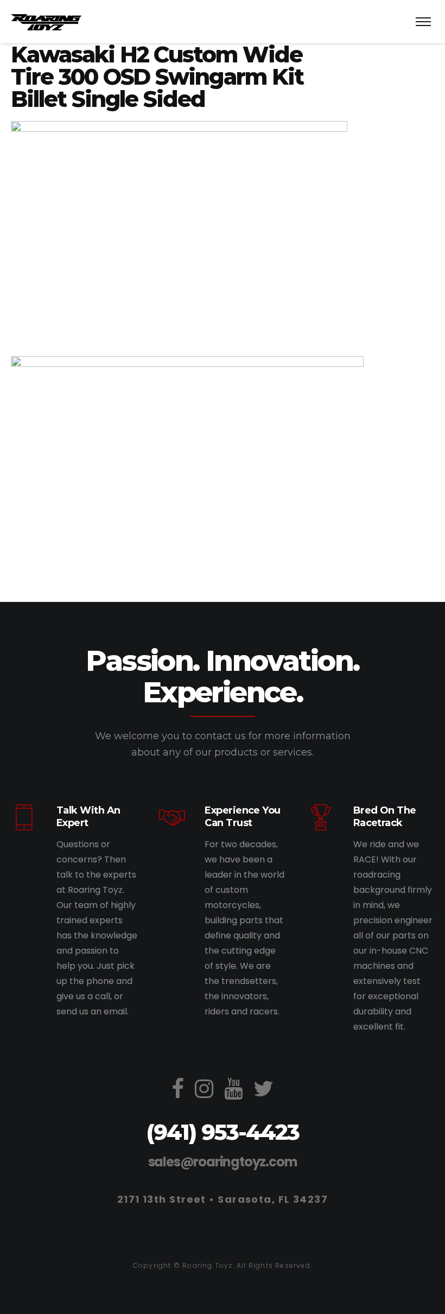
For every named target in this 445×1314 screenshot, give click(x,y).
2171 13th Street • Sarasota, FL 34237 (222, 1199)
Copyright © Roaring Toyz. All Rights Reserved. (222, 1265)
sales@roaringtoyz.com (222, 1162)
